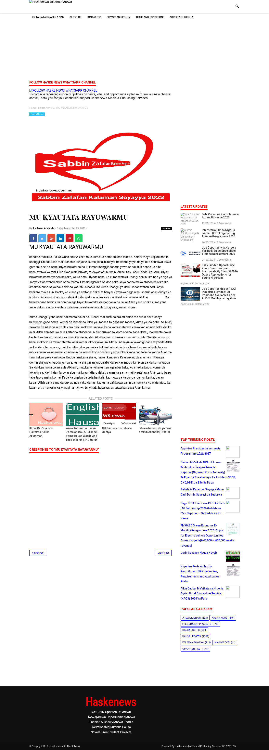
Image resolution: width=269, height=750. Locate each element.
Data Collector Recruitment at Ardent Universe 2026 (220, 216)
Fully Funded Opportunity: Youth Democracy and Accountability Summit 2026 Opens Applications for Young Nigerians (220, 271)
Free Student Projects (196, 624)
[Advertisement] (134, 47)
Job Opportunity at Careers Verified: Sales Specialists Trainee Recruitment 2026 (219, 250)
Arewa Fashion (191, 617)
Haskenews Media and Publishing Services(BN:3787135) (206, 746)
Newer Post (38, 552)
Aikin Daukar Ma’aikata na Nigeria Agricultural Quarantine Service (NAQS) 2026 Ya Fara (202, 593)
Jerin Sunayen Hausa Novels (199, 552)
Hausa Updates (191, 636)
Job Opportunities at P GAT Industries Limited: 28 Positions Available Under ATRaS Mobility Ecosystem (219, 293)
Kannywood (222, 642)
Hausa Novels (37, 114)
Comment (166, 228)
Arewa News (219, 617)
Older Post (163, 552)
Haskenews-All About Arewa (65, 746)
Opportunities (191, 648)
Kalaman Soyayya (193, 642)
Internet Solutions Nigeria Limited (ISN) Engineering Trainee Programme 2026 (218, 233)
